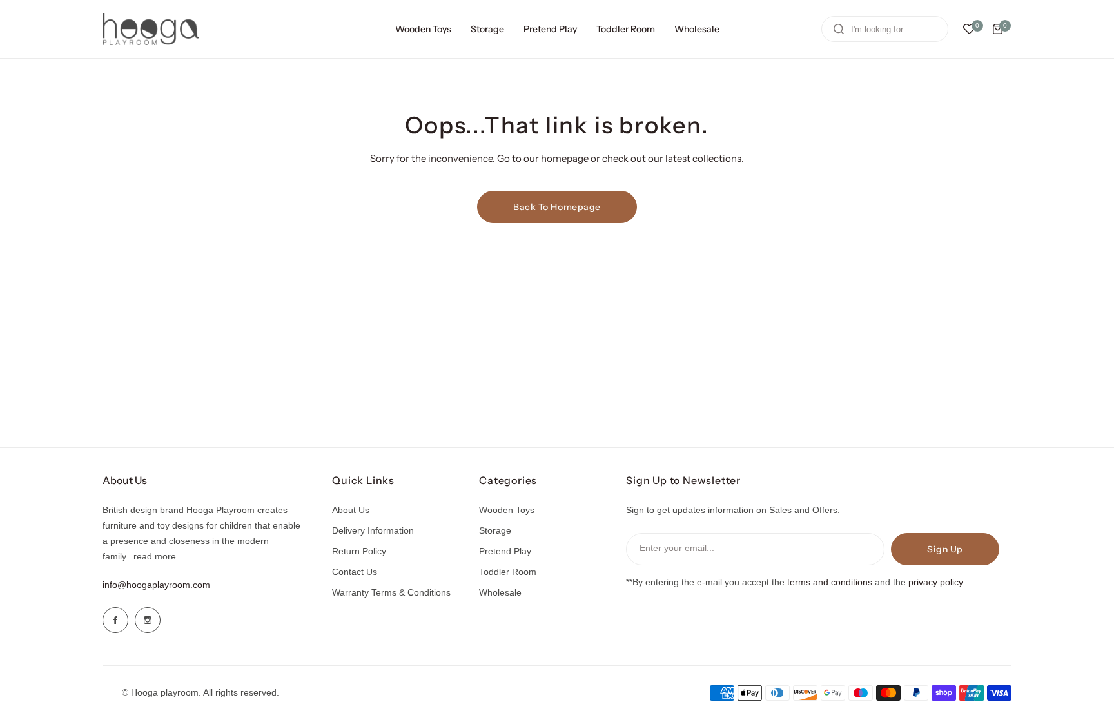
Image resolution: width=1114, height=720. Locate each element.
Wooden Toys (506, 510)
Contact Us (354, 572)
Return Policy (359, 551)
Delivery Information (373, 530)
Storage (495, 530)
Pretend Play (505, 551)
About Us (350, 510)
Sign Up (945, 549)
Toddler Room (507, 572)
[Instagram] (148, 620)
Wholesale (500, 592)
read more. (156, 556)
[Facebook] (115, 620)
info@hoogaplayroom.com (156, 584)
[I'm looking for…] (839, 29)
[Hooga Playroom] (151, 28)
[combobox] (884, 29)
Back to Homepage (557, 207)
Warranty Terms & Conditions (391, 592)
